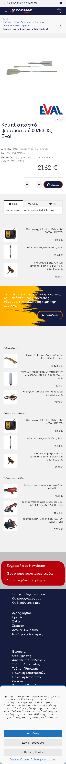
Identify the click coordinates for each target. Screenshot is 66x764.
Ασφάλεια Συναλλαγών (28, 660)
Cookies (18, 681)
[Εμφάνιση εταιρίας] (52, 108)
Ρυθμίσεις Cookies (33, 752)
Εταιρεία (19, 651)
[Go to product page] (10, 235)
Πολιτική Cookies (19, 759)
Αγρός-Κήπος (22, 613)
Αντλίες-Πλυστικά (25, 630)
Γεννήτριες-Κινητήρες (27, 634)
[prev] (57, 119)
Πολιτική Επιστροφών (28, 673)
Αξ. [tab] (54, 204)
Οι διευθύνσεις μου (26, 602)
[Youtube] (61, 3)
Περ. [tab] (15, 204)
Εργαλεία (19, 617)
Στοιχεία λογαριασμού (28, 594)
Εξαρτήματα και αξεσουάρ (28, 157)
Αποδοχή (33, 733)
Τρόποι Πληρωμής (25, 668)
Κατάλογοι (51, 315)
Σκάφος (20, 161)
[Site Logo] (21, 11)
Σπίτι (16, 621)
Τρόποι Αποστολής (26, 664)
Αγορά (55, 185)
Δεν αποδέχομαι (33, 742)
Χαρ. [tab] (35, 204)
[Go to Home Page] (4, 19)
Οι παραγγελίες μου (26, 598)
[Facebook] (56, 3)
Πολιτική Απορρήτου (43, 759)
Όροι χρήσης (21, 656)
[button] (6, 11)
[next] (62, 119)
